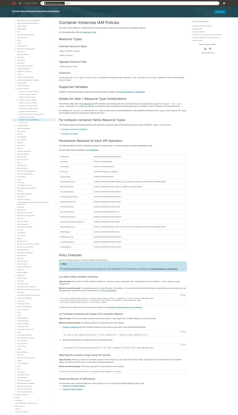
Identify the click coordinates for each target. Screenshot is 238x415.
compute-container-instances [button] (74, 129)
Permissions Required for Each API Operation (206, 37)
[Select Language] (224, 3)
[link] (54, 3)
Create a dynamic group (72, 327)
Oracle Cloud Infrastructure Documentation (36, 11)
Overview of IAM (89, 32)
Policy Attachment (109, 291)
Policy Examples (197, 40)
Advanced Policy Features (73, 389)
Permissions (94, 150)
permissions (86, 104)
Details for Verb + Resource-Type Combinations (206, 34)
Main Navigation (20, 3)
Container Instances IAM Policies (202, 26)
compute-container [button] (69, 134)
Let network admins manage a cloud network (124, 307)
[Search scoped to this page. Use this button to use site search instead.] (63, 3)
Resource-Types (197, 29)
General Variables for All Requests (132, 92)
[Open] (15, 23)
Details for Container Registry (74, 386)
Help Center (31, 3)
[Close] (15, 88)
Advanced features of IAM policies (164, 269)
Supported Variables (198, 32)
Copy (184, 295)
